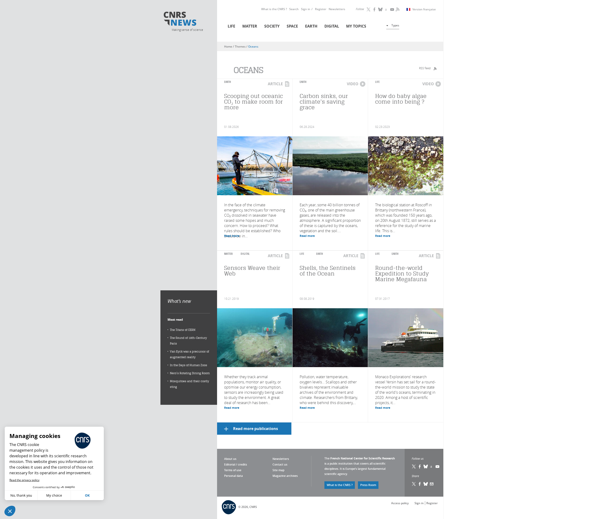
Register (320, 9)
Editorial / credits (235, 464)
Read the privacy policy (24, 480)
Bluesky (426, 466)
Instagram (386, 9)
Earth (311, 26)
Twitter (368, 9)
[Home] (187, 19)
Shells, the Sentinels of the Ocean (328, 270)
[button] (10, 511)
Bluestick (380, 9)
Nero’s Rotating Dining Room (190, 373)
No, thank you (21, 495)
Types (395, 25)
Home (228, 47)
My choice (54, 495)
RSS (397, 9)
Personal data (233, 476)
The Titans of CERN (182, 330)
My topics (356, 26)
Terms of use (232, 470)
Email (431, 484)
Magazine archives (285, 476)
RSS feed (425, 68)
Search (294, 9)
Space (292, 26)
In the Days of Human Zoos (188, 365)
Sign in (305, 9)
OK (87, 495)
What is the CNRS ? (274, 9)
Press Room (368, 485)
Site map (278, 470)
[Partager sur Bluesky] (426, 484)
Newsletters (337, 9)
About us (230, 459)
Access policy (400, 503)
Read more (231, 236)
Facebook (374, 9)
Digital (331, 26)
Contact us (280, 464)
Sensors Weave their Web (252, 270)
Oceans (253, 47)
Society (272, 26)
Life (231, 26)
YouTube (392, 9)
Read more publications (255, 428)
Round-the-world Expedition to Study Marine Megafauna (402, 273)
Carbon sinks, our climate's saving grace (324, 102)
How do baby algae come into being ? (401, 99)
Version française (424, 9)
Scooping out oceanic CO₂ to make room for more (253, 102)
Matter (249, 26)
